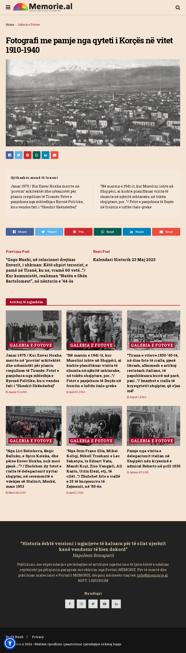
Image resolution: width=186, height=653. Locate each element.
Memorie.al (16, 644)
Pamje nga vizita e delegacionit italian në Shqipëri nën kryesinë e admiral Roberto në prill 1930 (153, 458)
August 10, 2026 (17, 392)
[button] (10, 643)
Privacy (38, 637)
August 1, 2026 (137, 397)
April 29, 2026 (77, 392)
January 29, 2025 (139, 472)
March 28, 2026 (17, 492)
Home (10, 24)
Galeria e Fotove (29, 24)
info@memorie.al (152, 575)
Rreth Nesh (14, 637)
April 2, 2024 (76, 492)
